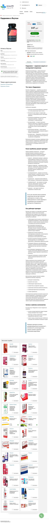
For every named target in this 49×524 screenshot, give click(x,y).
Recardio (11, 344)
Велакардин (30, 477)
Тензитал (11, 452)
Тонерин (30, 452)
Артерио (30, 416)
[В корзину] (18, 425)
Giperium (30, 344)
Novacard (11, 501)
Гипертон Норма (13, 404)
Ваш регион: (40, 12)
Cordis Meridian (13, 489)
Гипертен (30, 404)
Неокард (30, 428)
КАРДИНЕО (30, 501)
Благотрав (12, 380)
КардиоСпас (12, 392)
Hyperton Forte (31, 489)
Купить (10, 102)
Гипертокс (30, 368)
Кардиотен (12, 465)
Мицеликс (12, 416)
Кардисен (12, 477)
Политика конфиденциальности (6, 521)
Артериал (12, 428)
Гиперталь (30, 392)
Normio (29, 380)
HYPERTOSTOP (13, 356)
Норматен (12, 368)
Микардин (12, 440)
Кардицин (30, 465)
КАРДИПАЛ (30, 440)
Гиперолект (30, 356)
